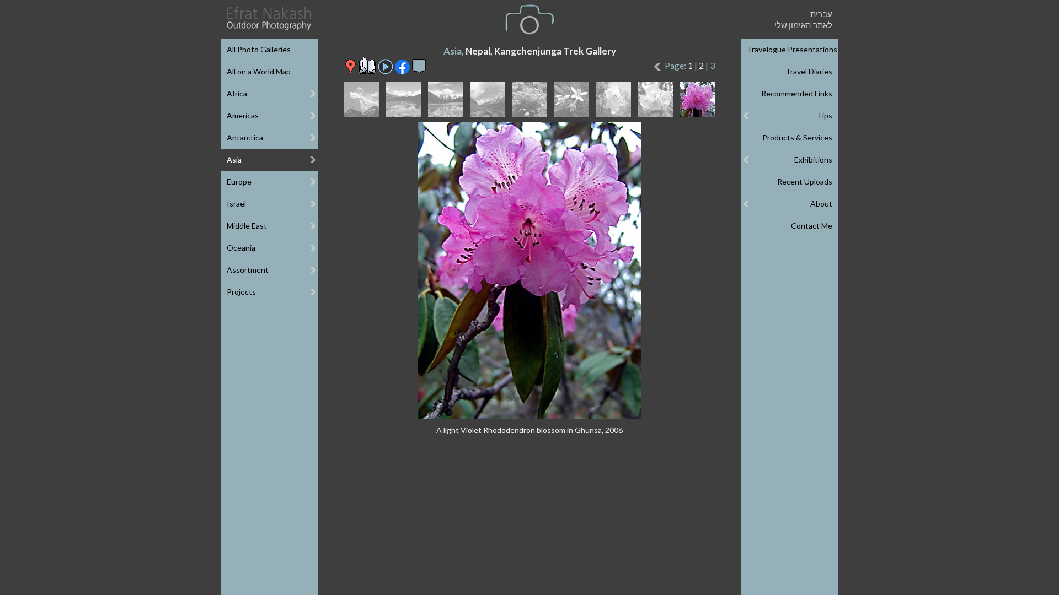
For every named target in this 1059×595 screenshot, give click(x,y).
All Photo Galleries (259, 49)
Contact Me (811, 225)
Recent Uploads (804, 181)
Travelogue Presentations (792, 49)
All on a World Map (259, 71)
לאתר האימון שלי (803, 25)
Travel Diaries (808, 71)
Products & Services (797, 137)
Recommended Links (796, 93)
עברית (821, 14)
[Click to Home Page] (268, 18)
